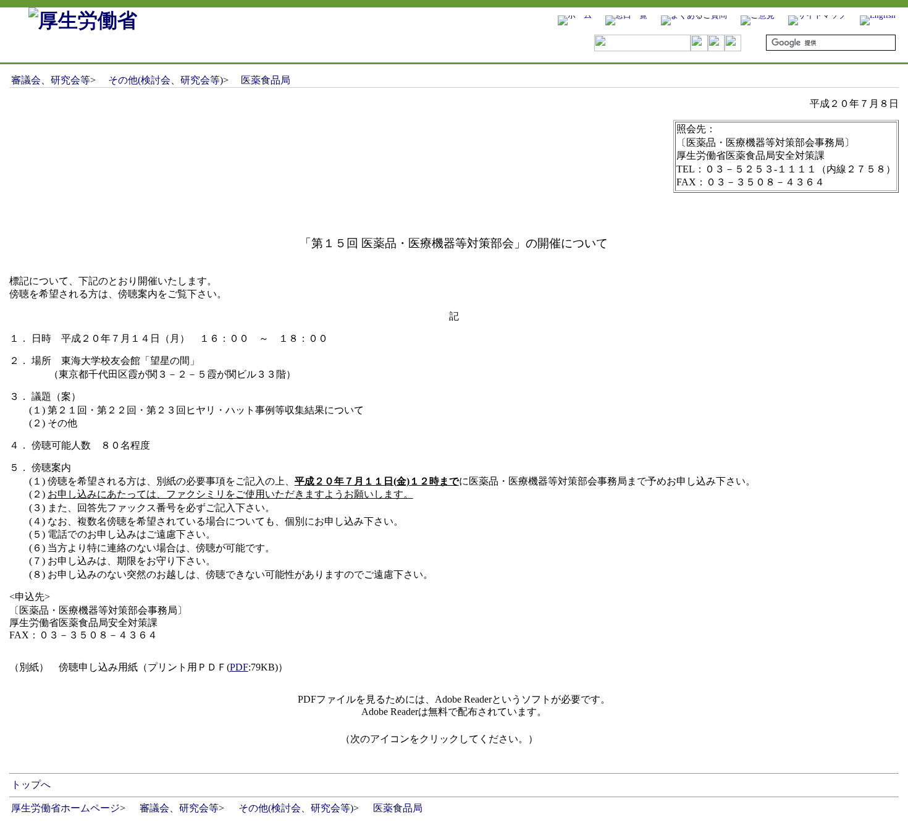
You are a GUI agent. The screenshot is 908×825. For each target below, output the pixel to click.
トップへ (31, 784)
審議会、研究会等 (50, 80)
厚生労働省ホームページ (65, 808)
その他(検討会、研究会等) (165, 80)
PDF (239, 667)
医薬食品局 (265, 80)
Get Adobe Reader (577, 743)
